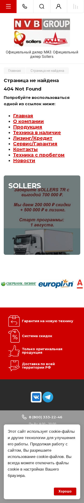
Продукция (27, 127)
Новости (24, 160)
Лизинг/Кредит (32, 138)
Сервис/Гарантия (35, 144)
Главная (23, 116)
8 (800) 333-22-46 (45, 417)
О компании (28, 121)
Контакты (25, 149)
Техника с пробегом (39, 155)
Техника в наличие (37, 132)
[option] (18, 284)
